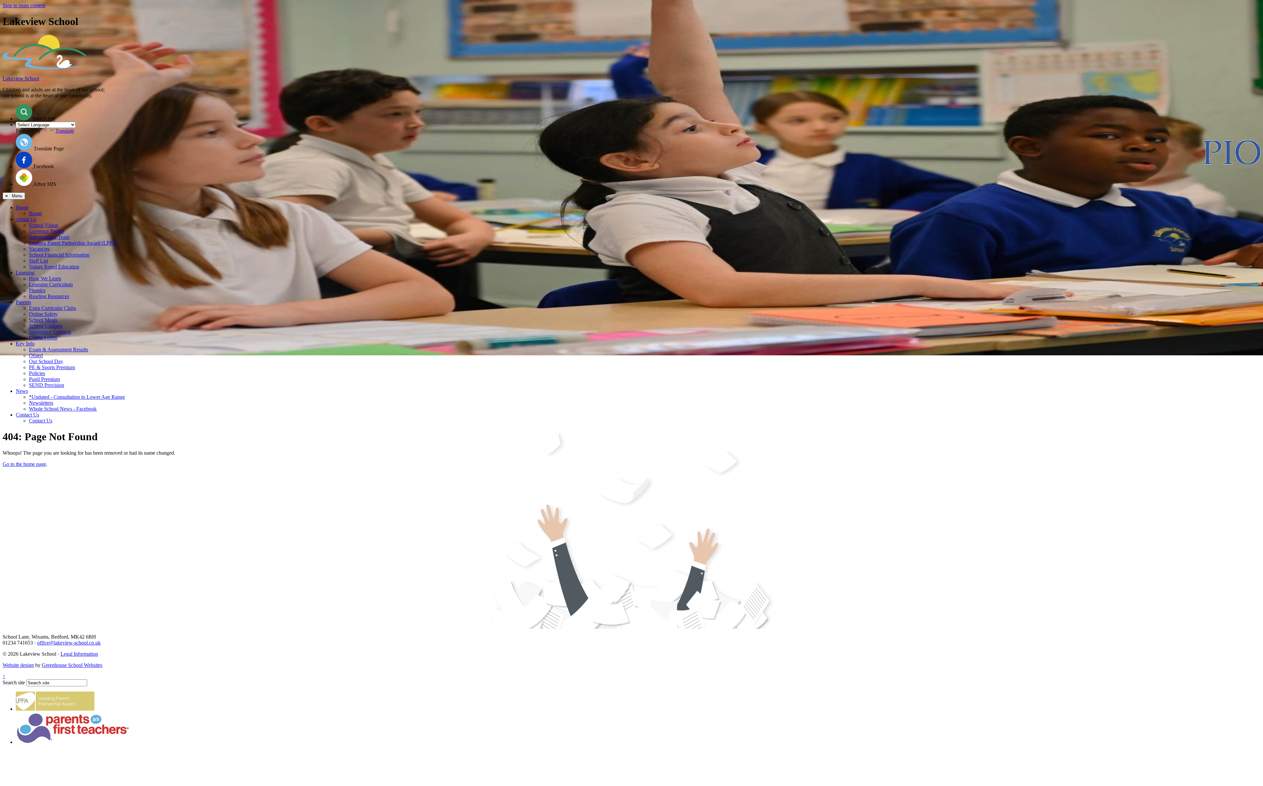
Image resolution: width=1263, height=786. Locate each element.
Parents (23, 302)
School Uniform (45, 326)
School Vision (43, 225)
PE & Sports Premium (52, 367)
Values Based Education (54, 266)
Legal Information (79, 654)
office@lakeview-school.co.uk (69, 643)
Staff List (38, 261)
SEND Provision (46, 385)
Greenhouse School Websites (72, 665)
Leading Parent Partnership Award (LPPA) (73, 243)
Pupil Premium (44, 379)
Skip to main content (24, 5)
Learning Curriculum (51, 284)
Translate (64, 131)
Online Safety (43, 314)
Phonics (37, 290)
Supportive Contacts (50, 332)
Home (22, 207)
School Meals (43, 320)
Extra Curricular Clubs (52, 308)
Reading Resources (49, 296)
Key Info (25, 343)
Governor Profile (46, 231)
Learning (25, 272)
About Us (26, 219)
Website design (18, 665)
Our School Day (46, 361)
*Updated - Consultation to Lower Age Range (77, 397)
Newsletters (41, 403)
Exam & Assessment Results (58, 349)
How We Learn (45, 278)
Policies (37, 373)
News (22, 391)
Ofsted (36, 355)
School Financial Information (59, 255)
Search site (14, 682)
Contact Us (27, 415)
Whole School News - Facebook (63, 409)
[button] (24, 112)
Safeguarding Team (49, 237)
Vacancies (39, 249)
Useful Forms (43, 338)
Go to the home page (24, 464)
